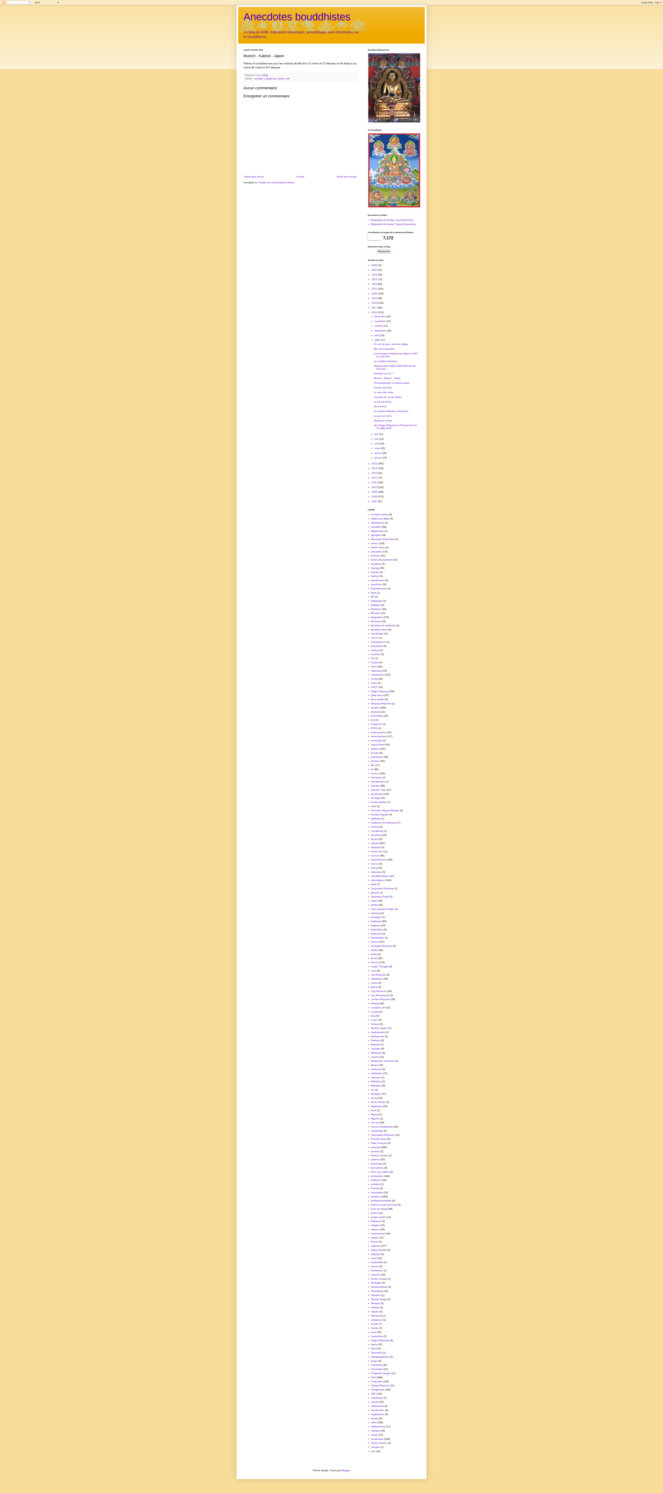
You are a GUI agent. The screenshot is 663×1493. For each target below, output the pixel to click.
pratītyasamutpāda (381, 1200)
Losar (374, 1019)
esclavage (376, 740)
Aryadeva (376, 563)
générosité (376, 794)
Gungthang (377, 831)
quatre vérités (378, 1217)
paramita (376, 1147)
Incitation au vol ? (383, 373)
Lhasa (374, 982)
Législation (377, 978)
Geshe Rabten (379, 802)
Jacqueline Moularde (382, 888)
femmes (375, 761)
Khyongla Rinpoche (381, 946)
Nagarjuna (376, 1106)
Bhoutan (375, 613)
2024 (375, 274)
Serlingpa (376, 1282)
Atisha (374, 576)
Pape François (379, 1143)
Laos (373, 970)
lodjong (375, 1003)
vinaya (374, 1434)
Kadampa (376, 921)
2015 (375, 463)
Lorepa (375, 1011)
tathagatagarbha (380, 1356)
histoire (375, 843)
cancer (374, 637)
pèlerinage (376, 1163)
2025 (375, 269)
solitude (375, 1307)
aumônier (376, 584)
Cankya (375, 650)
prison (374, 1213)
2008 (375, 496)
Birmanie (376, 621)
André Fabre (378, 547)
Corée (374, 678)
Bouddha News (379, 629)
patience (375, 1159)
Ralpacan (376, 1221)
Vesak (374, 1418)
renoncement (378, 1233)
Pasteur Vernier (379, 1155)
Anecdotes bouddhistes (296, 16)
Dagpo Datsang (379, 691)
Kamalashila (377, 937)
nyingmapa (377, 1130)
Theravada (377, 1369)
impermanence (379, 859)
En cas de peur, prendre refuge (391, 344)
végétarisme (377, 1414)
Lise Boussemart (380, 995)
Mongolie (376, 1093)
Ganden (375, 785)
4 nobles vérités (379, 514)
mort (287, 79)
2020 (375, 293)
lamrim (374, 962)
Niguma (375, 1118)
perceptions (377, 1167)
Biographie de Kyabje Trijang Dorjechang (393, 224)
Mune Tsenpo (378, 1102)
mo (372, 1089)
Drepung (375, 711)
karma (281, 79)
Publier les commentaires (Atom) (277, 182)
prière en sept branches (384, 1204)
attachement (378, 580)
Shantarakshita (379, 1286)
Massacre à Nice (383, 420)
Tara (373, 1348)
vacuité (375, 1401)
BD (372, 596)
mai (376, 438)
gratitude (376, 818)
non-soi (375, 1122)
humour (375, 855)
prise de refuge (379, 1208)
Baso (373, 592)
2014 (375, 468)
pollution (375, 1184)
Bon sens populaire (384, 348)
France (375, 773)
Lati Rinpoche (378, 974)
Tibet (373, 1377)
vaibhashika (377, 1406)
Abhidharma (377, 522)
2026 (375, 265)
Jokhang (375, 913)
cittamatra (376, 670)
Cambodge (377, 633)
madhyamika (378, 1032)
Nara (373, 1110)
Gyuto (374, 839)
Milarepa (375, 1085)
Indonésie (376, 872)
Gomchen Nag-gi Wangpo (385, 810)
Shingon (375, 1303)
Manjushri (376, 1052)
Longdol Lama (379, 1007)
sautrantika (377, 1262)
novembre (380, 321)
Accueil (300, 176)
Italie (373, 884)
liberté (374, 987)
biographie (376, 617)
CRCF (374, 687)
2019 (375, 298)
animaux (375, 555)
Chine (374, 666)
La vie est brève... (383, 401)
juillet (377, 340)
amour (374, 543)
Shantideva (377, 1291)
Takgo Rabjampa (380, 1340)
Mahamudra (377, 1036)
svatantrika (377, 1336)
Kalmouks (376, 933)
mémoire (376, 1077)
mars (377, 448)
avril (377, 443)
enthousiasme (378, 732)
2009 (375, 491)
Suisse (374, 1328)
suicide (374, 1323)
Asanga (375, 568)
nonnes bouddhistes (382, 1126)
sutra (373, 1332)
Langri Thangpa (379, 966)
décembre (380, 316)
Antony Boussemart (381, 559)
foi (372, 769)
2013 (375, 473)
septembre (380, 330)
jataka (374, 904)
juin (376, 434)
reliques (375, 1229)
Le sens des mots (383, 392)
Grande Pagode (379, 814)
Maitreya (375, 1040)
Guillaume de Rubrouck (384, 822)
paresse (375, 1151)
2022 (375, 284)
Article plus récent (254, 176)
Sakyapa (375, 1254)
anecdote (376, 551)
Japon (374, 900)
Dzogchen (376, 724)
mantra (375, 1057)
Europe (375, 753)
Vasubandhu (378, 1410)
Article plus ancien (347, 176)
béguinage (376, 600)
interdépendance (380, 876)
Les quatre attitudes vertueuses (391, 411)
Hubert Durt (377, 851)
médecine (376, 1069)
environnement (379, 736)
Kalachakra (377, 929)
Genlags (375, 798)
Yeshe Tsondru (379, 1443)
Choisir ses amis (383, 387)
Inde (373, 867)
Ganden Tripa (378, 789)
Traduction (376, 1381)
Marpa (374, 1065)
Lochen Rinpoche (380, 999)
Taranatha (376, 1352)
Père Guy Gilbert (380, 1172)
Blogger (346, 1470)
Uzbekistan (377, 1397)
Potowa (375, 1188)
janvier (378, 457)
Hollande (376, 847)
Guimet (375, 826)
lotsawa (375, 1024)
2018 (375, 302)
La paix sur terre (383, 416)
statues (375, 1311)
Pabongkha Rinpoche (382, 1135)
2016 (375, 312)
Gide (373, 806)
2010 (375, 487)
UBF (373, 1393)
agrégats (376, 535)
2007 (375, 501)
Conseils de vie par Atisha (388, 397)
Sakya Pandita (379, 1250)
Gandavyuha (378, 781)
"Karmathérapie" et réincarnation (392, 383)
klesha (374, 950)
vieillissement (378, 1426)
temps (374, 1361)
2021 (375, 288)
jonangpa (376, 917)
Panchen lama (379, 1139)
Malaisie (375, 1044)
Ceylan (374, 662)
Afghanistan (377, 531)
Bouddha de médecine (383, 625)
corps (374, 683)
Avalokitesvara (379, 588)
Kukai (374, 954)
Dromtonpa (377, 715)
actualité (258, 79)
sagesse (375, 1245)
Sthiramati (376, 1315)
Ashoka (375, 572)
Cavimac (375, 654)
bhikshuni (376, 609)
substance (376, 1319)
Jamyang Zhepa (380, 896)
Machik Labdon (379, 1028)
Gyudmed (376, 835)
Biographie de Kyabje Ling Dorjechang (392, 220)
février (378, 453)
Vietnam (375, 1430)
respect (375, 1237)
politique (375, 1180)
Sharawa (376, 1295)
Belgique (375, 605)
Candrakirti (377, 646)
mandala (375, 1048)
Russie (374, 1241)
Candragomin (378, 641)
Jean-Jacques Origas (382, 909)
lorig (373, 1015)
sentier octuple (379, 1278)
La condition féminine (385, 361)
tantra (374, 1344)
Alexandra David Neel (383, 539)
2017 (375, 307)
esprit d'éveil (378, 744)
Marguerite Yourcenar (383, 1060)
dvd (373, 720)
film (373, 765)
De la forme (380, 406)
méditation (376, 1073)
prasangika (377, 1192)
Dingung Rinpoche (381, 703)
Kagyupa (376, 925)
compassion (270, 79)
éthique (375, 748)
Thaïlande (376, 1365)
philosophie (377, 1176)
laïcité (374, 958)
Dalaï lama (377, 695)
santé (374, 1258)
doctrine (375, 707)
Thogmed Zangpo (381, 1373)
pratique (375, 1196)
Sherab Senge (379, 1299)
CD (372, 658)
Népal (374, 1114)
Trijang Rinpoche (380, 1385)
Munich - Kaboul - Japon (387, 378)
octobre (378, 325)
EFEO (374, 728)
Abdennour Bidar (380, 518)
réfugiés (375, 1225)
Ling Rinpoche (379, 991)
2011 (374, 482)
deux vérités (377, 699)
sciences (375, 1274)
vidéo (374, 1422)
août (377, 335)
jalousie (375, 892)
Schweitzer (377, 1270)
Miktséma (376, 1081)
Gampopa (376, 777)
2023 (375, 279)
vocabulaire (377, 1439)
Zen (373, 1451)
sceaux (375, 1266)
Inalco (374, 863)
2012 (375, 477)
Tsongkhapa (377, 1389)
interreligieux (378, 880)
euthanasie (377, 756)
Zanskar (375, 1447)
